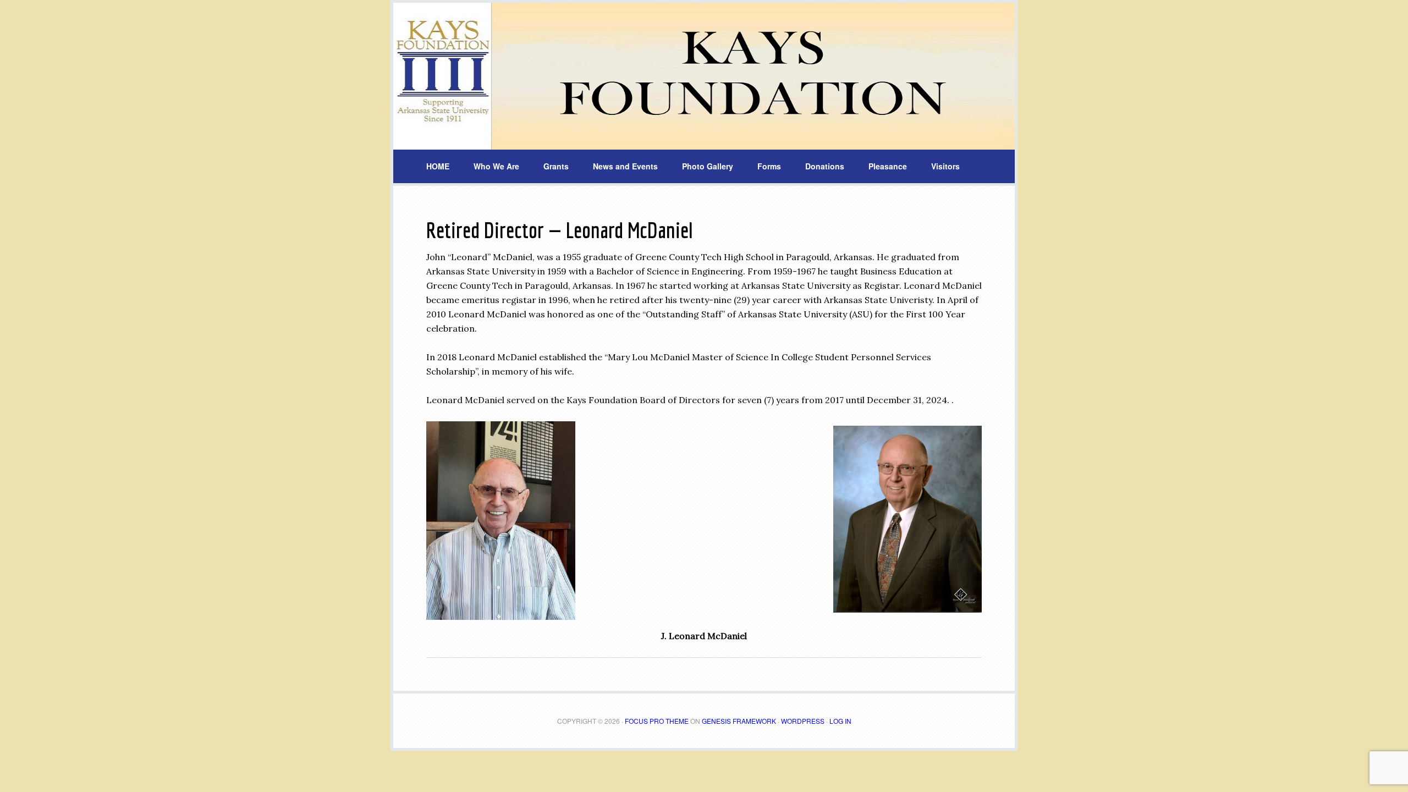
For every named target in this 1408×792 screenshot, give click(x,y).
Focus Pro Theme (657, 720)
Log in (840, 720)
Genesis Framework (739, 720)
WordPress (802, 720)
